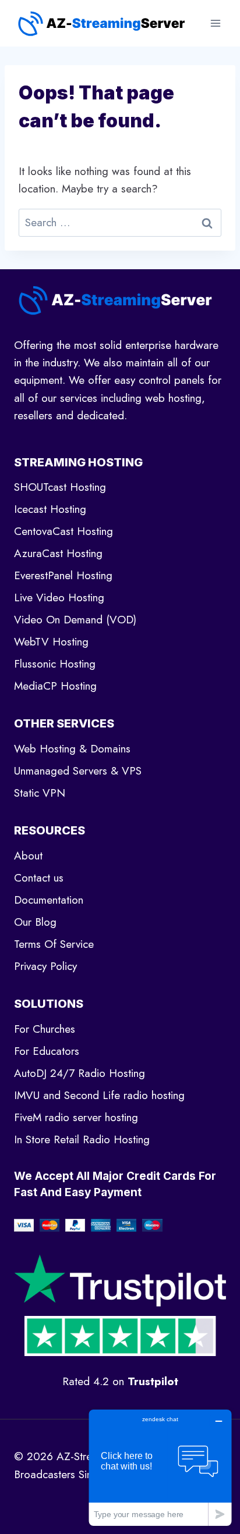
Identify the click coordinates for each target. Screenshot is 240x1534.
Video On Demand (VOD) (75, 619)
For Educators (46, 1051)
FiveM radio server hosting (76, 1117)
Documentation (48, 900)
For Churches (44, 1029)
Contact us (38, 878)
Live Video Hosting (59, 597)
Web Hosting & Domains (72, 749)
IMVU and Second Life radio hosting (99, 1095)
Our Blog (35, 922)
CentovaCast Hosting (63, 531)
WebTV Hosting (51, 642)
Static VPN (39, 793)
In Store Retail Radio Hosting (82, 1139)
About (28, 856)
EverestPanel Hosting (63, 575)
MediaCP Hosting (55, 686)
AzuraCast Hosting (58, 553)
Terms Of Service (54, 944)
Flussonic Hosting (55, 664)
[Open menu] (215, 23)
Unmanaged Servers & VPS (78, 771)
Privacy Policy (45, 966)
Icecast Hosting (50, 509)
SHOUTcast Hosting (60, 487)
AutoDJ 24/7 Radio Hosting (79, 1073)
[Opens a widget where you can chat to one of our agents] (160, 1467)
